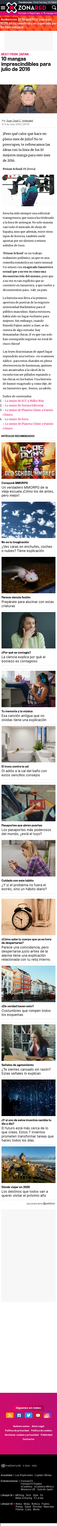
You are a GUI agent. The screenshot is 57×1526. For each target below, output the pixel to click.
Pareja (19, 1506)
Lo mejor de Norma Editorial (24, 405)
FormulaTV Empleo (31, 1484)
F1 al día (38, 1498)
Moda (27, 1504)
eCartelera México (44, 1486)
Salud (28, 1506)
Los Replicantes (24, 1475)
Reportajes (34, 13)
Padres (45, 1504)
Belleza (36, 1504)
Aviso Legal (38, 1426)
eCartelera (26, 1486)
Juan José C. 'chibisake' (19, 120)
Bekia (19, 1504)
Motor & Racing (23, 1498)
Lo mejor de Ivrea (16, 419)
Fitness (20, 1509)
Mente (36, 1509)
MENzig (19, 1495)
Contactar (29, 1439)
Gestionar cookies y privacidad (22, 1435)
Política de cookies (41, 1430)
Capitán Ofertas (43, 1475)
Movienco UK (28, 1489)
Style (35, 1495)
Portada (22, 13)
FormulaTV (27, 1481)
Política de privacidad (17, 1430)
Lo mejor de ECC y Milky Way (24, 401)
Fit (41, 1495)
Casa (28, 1509)
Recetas (37, 1506)
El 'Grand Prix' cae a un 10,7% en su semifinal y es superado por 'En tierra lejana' (28, 23)
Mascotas (49, 1506)
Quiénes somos (21, 1426)
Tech (28, 1495)
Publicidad (46, 1435)
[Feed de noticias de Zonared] (10, 1415)
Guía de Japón (45, 1489)
